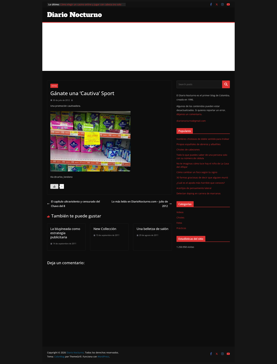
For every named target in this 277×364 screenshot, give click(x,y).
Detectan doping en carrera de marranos (198, 193)
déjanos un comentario (188, 114)
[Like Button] (54, 186)
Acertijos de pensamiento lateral (193, 188)
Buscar (226, 84)
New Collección (104, 229)
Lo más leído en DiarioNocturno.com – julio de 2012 (140, 204)
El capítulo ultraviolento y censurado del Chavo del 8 (75, 204)
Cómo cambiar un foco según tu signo (196, 172)
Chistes (180, 217)
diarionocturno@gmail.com (191, 120)
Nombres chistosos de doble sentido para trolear (202, 138)
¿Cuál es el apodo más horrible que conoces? (200, 182)
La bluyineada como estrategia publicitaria (65, 233)
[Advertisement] (138, 46)
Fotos (54, 86)
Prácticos (181, 228)
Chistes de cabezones (188, 149)
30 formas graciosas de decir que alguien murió (202, 177)
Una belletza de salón (152, 229)
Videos (180, 212)
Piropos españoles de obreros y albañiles (198, 144)
